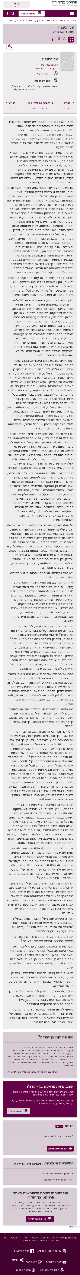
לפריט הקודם (69, 105)
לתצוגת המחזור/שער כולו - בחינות (39, 105)
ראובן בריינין (44, 20)
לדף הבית (74, 1226)
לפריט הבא (11, 105)
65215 (16, 3)
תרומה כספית (31, 13)
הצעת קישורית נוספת (58, 1179)
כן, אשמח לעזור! (39, 1219)
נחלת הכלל (43, 74)
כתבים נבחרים (25, 20)
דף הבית (71, 20)
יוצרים (59, 20)
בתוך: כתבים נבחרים (46, 68)
